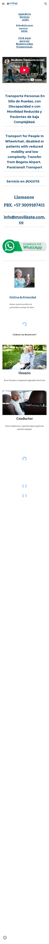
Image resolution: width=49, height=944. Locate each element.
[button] (3, 3)
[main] (24, 23)
